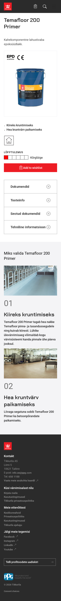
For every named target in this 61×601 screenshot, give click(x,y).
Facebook (9, 536)
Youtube (8, 549)
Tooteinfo (18, 200)
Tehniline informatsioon (28, 227)
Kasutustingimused (14, 496)
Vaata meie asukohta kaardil (19, 480)
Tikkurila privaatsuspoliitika (19, 500)
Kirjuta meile (11, 493)
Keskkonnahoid (12, 512)
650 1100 (14, 476)
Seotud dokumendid (25, 214)
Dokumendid (20, 187)
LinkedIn (8, 545)
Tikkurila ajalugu (13, 525)
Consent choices (11, 591)
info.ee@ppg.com (22, 472)
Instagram (9, 540)
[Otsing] (45, 6)
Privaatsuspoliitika (14, 516)
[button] (35, 6)
